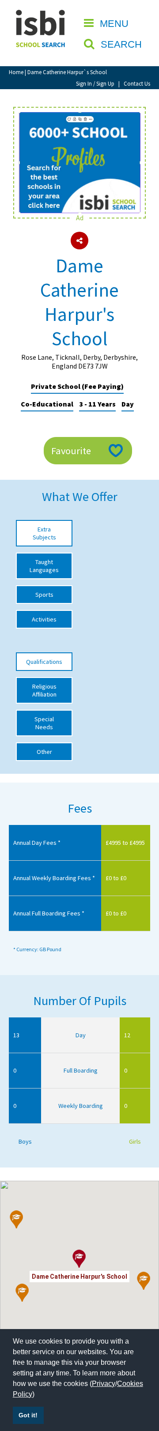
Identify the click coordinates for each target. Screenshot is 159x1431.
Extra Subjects (44, 533)
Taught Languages (44, 566)
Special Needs (44, 723)
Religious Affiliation (44, 690)
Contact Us (137, 83)
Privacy (103, 1383)
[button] (16, 1219)
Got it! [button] (28, 1415)
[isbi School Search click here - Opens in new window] (79, 116)
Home (16, 71)
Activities (44, 619)
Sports (44, 595)
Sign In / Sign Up (95, 83)
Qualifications (44, 662)
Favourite (71, 450)
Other (44, 752)
